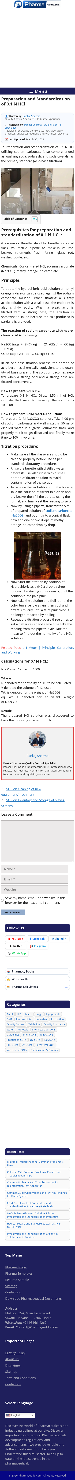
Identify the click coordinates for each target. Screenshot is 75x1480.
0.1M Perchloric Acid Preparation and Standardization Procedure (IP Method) (29, 1204)
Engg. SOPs (46, 1034)
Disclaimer (13, 1365)
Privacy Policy (15, 1353)
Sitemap (11, 1286)
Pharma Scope (16, 1267)
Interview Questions (43, 1029)
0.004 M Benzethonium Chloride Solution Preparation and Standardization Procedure (32, 1215)
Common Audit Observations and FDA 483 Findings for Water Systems (37, 1194)
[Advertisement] (37, 48)
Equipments (53, 1014)
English (15, 1415)
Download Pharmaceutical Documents (33, 1298)
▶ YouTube (16, 939)
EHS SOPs (12, 1044)
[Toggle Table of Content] (33, 219)
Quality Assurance (54, 1024)
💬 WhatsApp (17, 953)
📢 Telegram (37, 946)
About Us (12, 1359)
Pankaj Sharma (31, 116)
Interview (41, 1019)
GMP (9, 1019)
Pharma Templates (19, 1273)
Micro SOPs (29, 1034)
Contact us (13, 1292)
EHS (19, 1014)
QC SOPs (35, 1039)
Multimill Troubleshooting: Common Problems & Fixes (35, 1163)
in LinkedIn (59, 939)
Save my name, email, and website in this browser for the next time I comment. (35, 900)
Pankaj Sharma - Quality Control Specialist (33, 126)
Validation (34, 1024)
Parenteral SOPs (45, 1044)
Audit (10, 1014)
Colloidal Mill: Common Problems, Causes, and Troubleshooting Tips (34, 1173)
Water (10, 1029)
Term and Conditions (20, 1378)
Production (57, 1019)
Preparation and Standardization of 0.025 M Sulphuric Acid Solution (32, 1235)
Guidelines (13, 1034)
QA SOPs (27, 1044)
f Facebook (37, 939)
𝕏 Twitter (16, 946)
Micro (28, 1014)
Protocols (23, 1029)
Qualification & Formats (44, 1050)
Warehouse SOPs (17, 1050)
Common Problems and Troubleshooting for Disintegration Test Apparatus (32, 1184)
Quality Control (15, 1024)
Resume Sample (17, 1280)
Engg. (39, 1014)
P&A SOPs (49, 1039)
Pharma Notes (24, 1019)
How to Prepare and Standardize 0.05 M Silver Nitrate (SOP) (34, 1225)
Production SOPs (16, 1039)
